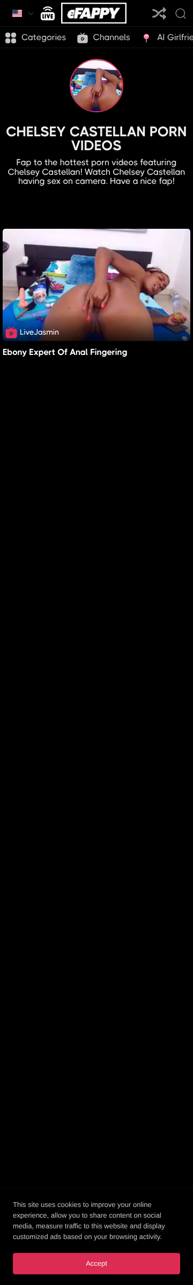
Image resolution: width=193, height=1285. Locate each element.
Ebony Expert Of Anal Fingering (65, 352)
